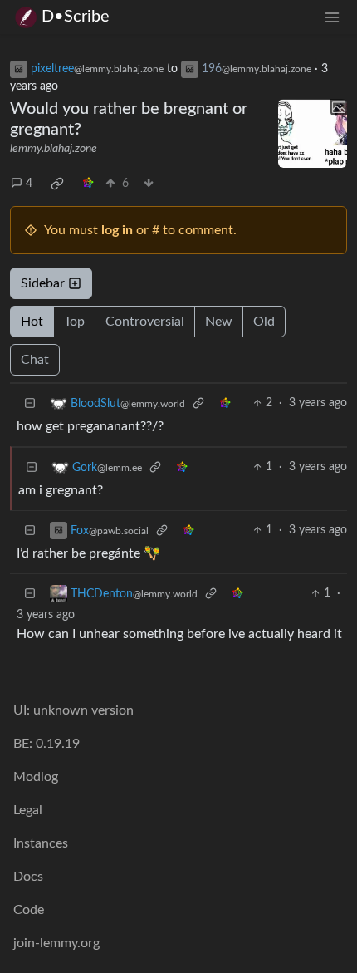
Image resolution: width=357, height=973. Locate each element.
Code (28, 909)
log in (117, 230)
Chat (35, 359)
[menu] (332, 17)
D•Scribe (76, 16)
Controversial (144, 321)
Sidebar (43, 283)
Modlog (35, 777)
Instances (40, 843)
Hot (32, 321)
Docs (28, 876)
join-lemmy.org (56, 943)
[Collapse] (30, 403)
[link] (57, 183)
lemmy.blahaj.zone (53, 149)
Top (74, 321)
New (218, 321)
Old (264, 321)
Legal (27, 810)
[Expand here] (313, 134)
